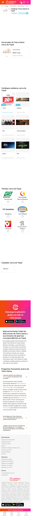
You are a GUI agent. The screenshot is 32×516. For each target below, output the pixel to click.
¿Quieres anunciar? (6, 441)
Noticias (3, 454)
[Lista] (24, 2)
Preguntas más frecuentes (8, 439)
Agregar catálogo (5, 451)
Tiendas (6, 6)
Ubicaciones (21, 6)
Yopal (4, 376)
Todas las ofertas (6, 443)
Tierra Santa (13, 6)
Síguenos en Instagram (7, 463)
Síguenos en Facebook (7, 461)
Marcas (3, 445)
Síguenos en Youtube (6, 465)
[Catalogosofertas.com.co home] (11, 2)
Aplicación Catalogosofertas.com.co (10, 447)
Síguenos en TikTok (6, 467)
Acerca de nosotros (6, 450)
